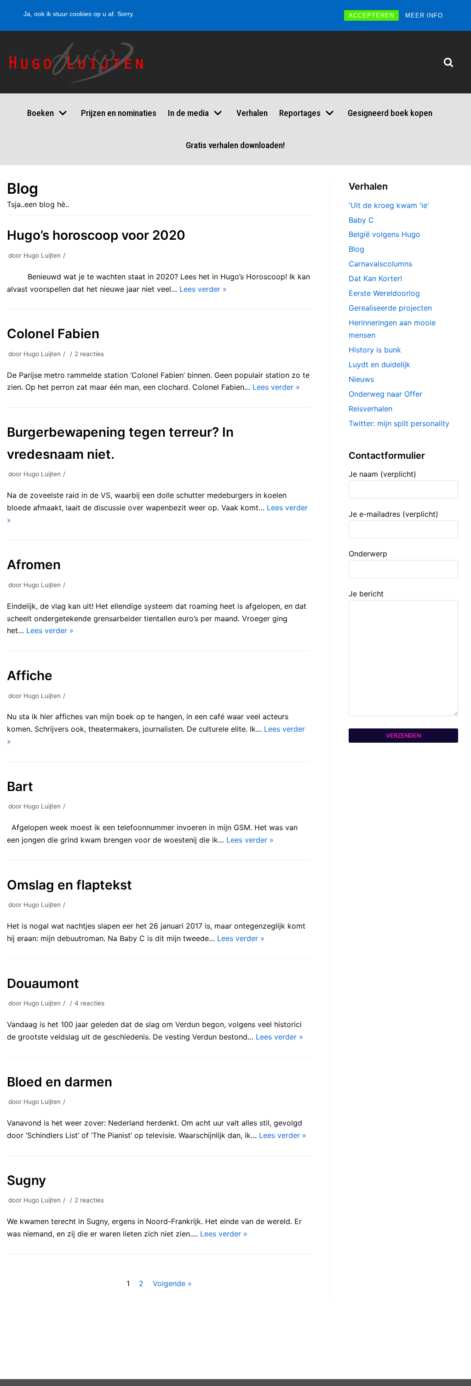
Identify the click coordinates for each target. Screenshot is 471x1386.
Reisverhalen (370, 408)
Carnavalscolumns (380, 263)
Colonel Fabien (53, 333)
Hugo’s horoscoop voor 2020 (96, 235)
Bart (20, 786)
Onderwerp (368, 553)
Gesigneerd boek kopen (390, 113)
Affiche (29, 675)
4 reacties (89, 1003)
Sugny (26, 1180)
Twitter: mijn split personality (399, 423)
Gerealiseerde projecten (390, 307)
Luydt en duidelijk (379, 364)
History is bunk (375, 349)
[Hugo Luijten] (79, 62)
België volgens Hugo (384, 234)
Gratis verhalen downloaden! (235, 145)
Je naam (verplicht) (382, 474)
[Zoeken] (448, 62)
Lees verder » (203, 289)
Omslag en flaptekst (69, 885)
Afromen (34, 564)
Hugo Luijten (42, 255)
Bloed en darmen (59, 1082)
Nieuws (361, 379)
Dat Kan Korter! (375, 278)
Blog (356, 249)
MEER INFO (424, 15)
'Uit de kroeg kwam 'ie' (389, 205)
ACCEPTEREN (371, 15)
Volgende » (172, 1283)
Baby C (361, 220)
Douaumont (43, 983)
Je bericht (366, 593)
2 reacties (89, 354)
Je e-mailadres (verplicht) (393, 514)
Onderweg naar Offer (385, 393)
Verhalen (252, 113)
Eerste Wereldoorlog (384, 293)
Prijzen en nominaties (118, 113)
